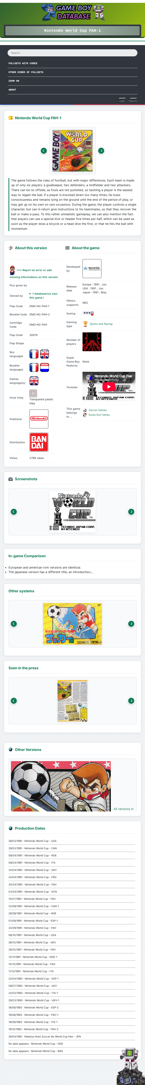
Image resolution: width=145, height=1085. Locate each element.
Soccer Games (97, 410)
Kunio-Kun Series (99, 414)
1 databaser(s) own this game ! (43, 295)
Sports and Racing (101, 323)
